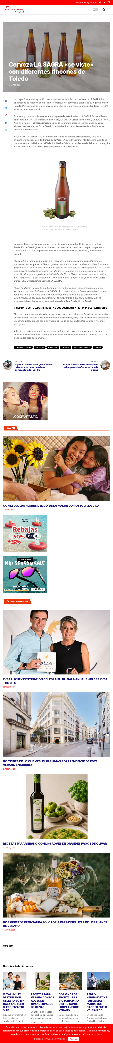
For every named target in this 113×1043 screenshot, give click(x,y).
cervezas (39, 347)
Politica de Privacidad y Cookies (50, 1038)
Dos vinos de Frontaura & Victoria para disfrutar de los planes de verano (69, 1002)
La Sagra (65, 347)
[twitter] (105, 2)
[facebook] (100, 2)
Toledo (97, 347)
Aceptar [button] (73, 1039)
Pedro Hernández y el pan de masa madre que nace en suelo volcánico (98, 1002)
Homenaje (52, 347)
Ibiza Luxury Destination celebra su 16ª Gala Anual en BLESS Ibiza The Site (14, 1002)
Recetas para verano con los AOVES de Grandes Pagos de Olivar (55, 843)
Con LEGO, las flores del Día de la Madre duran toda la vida (51, 505)
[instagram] (109, 2)
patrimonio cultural (82, 347)
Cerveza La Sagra (23, 347)
